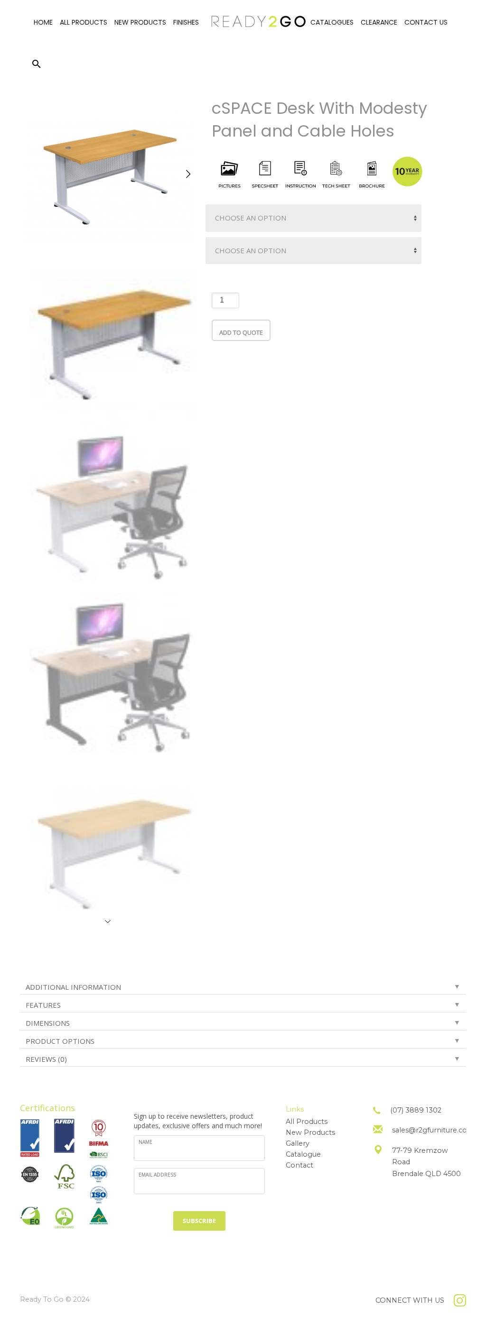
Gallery (297, 1143)
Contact (299, 1165)
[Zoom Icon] (109, 169)
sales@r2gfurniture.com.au (438, 1130)
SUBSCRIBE (199, 1220)
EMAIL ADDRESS (157, 1174)
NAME (145, 1142)
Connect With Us (409, 1300)
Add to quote (241, 332)
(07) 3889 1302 (415, 1110)
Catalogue (303, 1154)
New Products (310, 1132)
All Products (306, 1121)
